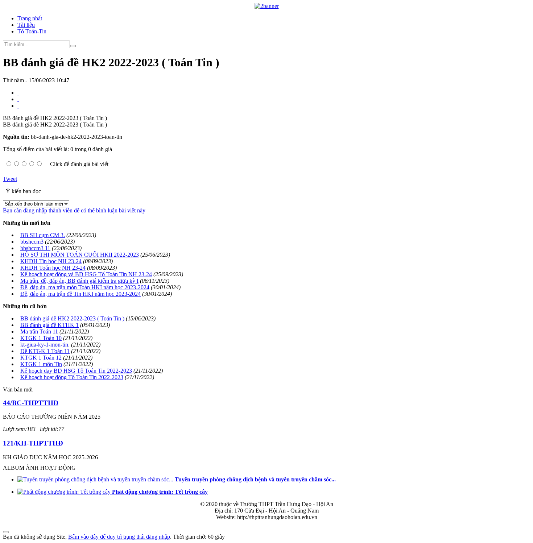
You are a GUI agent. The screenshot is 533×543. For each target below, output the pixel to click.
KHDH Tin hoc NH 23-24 (51, 261)
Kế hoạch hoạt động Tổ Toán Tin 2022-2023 (71, 377)
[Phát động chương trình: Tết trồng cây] (64, 492)
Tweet (10, 179)
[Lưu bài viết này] (18, 106)
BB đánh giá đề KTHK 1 (49, 325)
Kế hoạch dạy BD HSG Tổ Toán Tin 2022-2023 (76, 371)
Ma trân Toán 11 (39, 331)
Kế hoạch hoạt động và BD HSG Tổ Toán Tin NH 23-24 (86, 274)
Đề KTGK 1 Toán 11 (45, 351)
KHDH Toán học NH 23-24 (53, 268)
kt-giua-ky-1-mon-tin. (45, 344)
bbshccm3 (32, 242)
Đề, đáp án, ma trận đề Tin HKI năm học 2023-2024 (80, 294)
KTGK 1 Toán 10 (41, 338)
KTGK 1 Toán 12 (41, 358)
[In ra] (18, 99)
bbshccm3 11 (35, 248)
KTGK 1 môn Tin (41, 364)
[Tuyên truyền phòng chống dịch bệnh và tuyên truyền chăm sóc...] (96, 479)
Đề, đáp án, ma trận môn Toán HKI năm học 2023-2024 (84, 287)
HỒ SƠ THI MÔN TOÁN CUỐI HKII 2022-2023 (79, 255)
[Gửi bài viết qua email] (18, 93)
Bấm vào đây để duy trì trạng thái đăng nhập (119, 537)
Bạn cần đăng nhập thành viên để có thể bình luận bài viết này (74, 210)
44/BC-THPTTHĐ (30, 403)
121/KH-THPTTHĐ (33, 443)
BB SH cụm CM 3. (42, 235)
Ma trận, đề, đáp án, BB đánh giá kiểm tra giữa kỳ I (79, 281)
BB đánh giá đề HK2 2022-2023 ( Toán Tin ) (72, 318)
